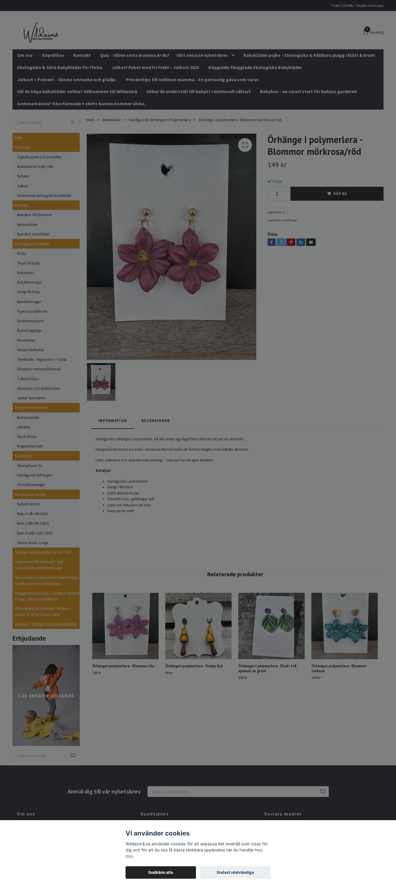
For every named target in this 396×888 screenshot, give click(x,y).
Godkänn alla (160, 872)
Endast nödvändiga (235, 872)
